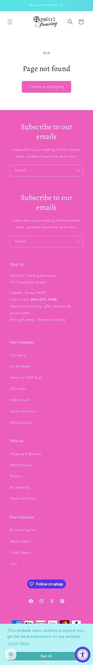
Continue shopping (46, 87)
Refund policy (21, 423)
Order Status (20, 553)
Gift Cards (18, 389)
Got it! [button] (46, 656)
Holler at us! (20, 400)
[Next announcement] (83, 5)
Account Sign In (23, 530)
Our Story (18, 355)
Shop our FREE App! (26, 378)
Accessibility (20, 488)
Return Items (20, 541)
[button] (9, 21)
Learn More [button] (19, 643)
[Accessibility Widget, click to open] (83, 655)
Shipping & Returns (25, 454)
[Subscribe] (77, 170)
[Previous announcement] (9, 5)
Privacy (16, 476)
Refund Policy (21, 465)
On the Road (20, 367)
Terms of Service (23, 412)
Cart (13, 564)
